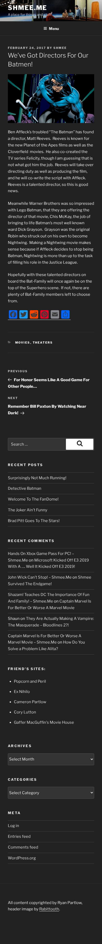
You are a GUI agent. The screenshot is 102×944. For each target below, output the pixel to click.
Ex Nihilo (22, 691)
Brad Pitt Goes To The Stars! (34, 520)
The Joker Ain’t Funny (27, 510)
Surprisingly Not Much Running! (37, 478)
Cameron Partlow (30, 702)
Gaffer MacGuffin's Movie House (44, 722)
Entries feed (19, 836)
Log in (13, 825)
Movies (22, 342)
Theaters (43, 342)
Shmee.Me (27, 8)
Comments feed (23, 847)
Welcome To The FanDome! (33, 499)
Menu (54, 28)
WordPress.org (22, 858)
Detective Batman (24, 488)
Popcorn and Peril (30, 681)
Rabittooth (49, 909)
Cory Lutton (25, 712)
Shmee (60, 48)
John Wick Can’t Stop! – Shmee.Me (40, 577)
